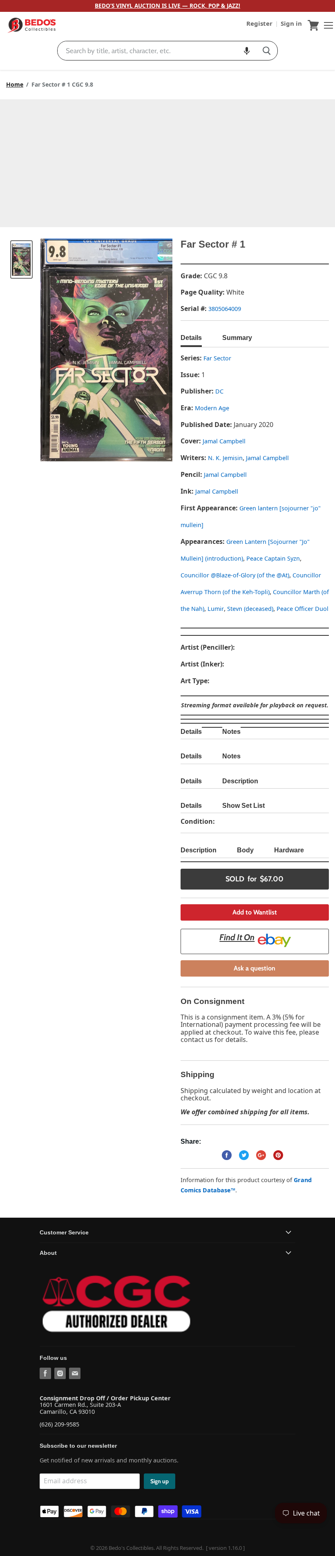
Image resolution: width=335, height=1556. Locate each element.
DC (219, 391)
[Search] (266, 50)
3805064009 (224, 309)
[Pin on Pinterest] (278, 1155)
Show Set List (243, 805)
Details (191, 337)
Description (240, 781)
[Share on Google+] (261, 1155)
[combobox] (157, 50)
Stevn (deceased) (250, 609)
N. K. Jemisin (225, 458)
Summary (237, 337)
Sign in (291, 23)
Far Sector (217, 358)
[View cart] (313, 25)
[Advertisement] (167, 160)
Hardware (289, 850)
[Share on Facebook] (227, 1155)
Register (260, 23)
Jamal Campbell (224, 441)
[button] (247, 50)
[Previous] (63, 350)
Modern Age (212, 408)
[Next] (150, 350)
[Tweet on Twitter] (244, 1155)
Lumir (216, 609)
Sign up (159, 1481)
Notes (231, 731)
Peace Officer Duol (302, 609)
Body (245, 850)
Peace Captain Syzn (273, 558)
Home (14, 84)
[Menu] (326, 25)
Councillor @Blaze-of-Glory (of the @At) (235, 575)
